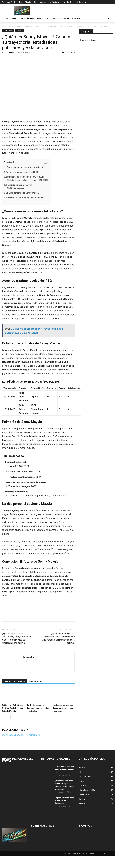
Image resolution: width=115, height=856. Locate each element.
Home (103, 853)
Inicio (4, 26)
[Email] (33, 59)
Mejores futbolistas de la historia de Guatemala (64, 800)
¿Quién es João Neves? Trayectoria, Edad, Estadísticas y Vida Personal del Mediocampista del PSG (58, 638)
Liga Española (53, 2)
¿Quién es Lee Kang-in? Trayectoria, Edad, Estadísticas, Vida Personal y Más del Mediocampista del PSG (17, 638)
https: (25, 661)
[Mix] (40, 59)
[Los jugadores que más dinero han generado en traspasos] (64, 695)
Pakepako (10, 52)
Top (35, 2)
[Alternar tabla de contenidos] (44, 162)
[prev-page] (4, 717)
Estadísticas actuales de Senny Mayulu (25, 177)
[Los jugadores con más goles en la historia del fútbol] (46, 769)
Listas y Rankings (67, 2)
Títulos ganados (17, 188)
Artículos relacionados (14, 681)
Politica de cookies (72, 853)
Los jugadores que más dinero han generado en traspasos (63, 708)
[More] (53, 59)
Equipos (42, 2)
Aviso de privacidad (90, 853)
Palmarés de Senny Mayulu (19, 185)
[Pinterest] (19, 59)
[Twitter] (12, 59)
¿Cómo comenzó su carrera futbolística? (25, 167)
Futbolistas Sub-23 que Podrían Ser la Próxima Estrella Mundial (12, 708)
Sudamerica (81, 2)
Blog (21, 2)
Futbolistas (28, 26)
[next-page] (9, 717)
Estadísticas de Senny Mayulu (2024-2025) (29, 180)
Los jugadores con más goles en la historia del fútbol (64, 769)
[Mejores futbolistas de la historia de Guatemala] (46, 800)
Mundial (28, 2)
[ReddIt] (26, 59)
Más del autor (35, 681)
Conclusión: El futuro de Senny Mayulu (24, 197)
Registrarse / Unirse (9, 2)
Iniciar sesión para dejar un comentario (21, 735)
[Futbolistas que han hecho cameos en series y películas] (38, 695)
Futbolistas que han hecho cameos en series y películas (38, 708)
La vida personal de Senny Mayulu (22, 193)
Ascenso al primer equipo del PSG (22, 172)
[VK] (46, 59)
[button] (109, 18)
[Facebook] (5, 59)
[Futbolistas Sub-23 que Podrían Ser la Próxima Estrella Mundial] (13, 695)
